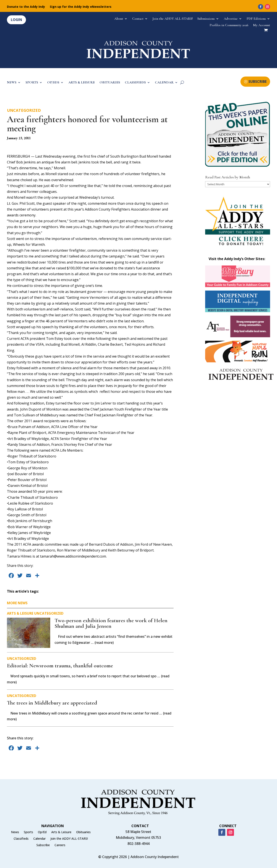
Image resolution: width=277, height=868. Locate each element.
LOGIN (16, 19)
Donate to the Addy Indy (26, 7)
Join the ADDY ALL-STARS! (173, 19)
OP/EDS (53, 83)
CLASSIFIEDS (135, 83)
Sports (28, 832)
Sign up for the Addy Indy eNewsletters (80, 7)
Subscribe (43, 845)
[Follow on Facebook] (260, 6)
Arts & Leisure (20, 613)
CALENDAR (164, 83)
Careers (60, 845)
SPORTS (32, 83)
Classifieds (21, 839)
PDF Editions (256, 19)
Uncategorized (24, 110)
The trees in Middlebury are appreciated (52, 702)
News (15, 832)
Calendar (39, 839)
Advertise (231, 19)
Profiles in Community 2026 (229, 25)
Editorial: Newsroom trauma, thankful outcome (60, 665)
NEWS (11, 83)
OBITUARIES (110, 83)
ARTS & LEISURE (81, 83)
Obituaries (83, 832)
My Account (261, 25)
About (118, 19)
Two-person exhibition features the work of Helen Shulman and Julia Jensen (111, 623)
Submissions (206, 19)
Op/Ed (42, 832)
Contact (137, 19)
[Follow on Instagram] (267, 6)
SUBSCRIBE (257, 81)
